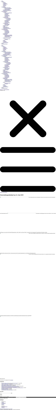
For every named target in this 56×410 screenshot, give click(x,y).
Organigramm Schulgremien (7, 28)
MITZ (4, 6)
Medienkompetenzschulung (8, 35)
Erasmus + (4, 85)
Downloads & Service (4, 88)
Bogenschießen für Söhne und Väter (6, 385)
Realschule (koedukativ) (6, 54)
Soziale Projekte (7, 76)
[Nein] (26, 397)
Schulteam (4, 56)
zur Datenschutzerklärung (23, 397)
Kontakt (3, 404)
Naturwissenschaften (7, 38)
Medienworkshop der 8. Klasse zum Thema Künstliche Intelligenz (10, 386)
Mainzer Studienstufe (7, 53)
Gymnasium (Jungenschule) (6, 7)
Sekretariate (6, 14)
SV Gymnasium (9, 18)
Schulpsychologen (7, 15)
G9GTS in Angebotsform (8, 8)
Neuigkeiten (4, 3)
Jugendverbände (7, 32)
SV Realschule (8, 19)
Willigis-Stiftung (5, 71)
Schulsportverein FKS (6, 27)
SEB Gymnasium (7, 68)
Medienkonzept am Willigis (8, 79)
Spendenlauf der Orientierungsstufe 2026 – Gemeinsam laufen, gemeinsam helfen (12, 387)
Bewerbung (4, 5)
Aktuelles (3, 1)
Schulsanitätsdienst (7, 20)
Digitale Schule (5, 34)
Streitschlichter (7, 21)
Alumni (4, 26)
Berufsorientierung (5, 42)
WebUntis (4, 4)
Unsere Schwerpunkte (4, 73)
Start (2, 45)
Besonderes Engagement (5, 388)
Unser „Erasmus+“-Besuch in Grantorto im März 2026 (9, 384)
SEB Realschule (7, 24)
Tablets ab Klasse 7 (7, 36)
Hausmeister (6, 16)
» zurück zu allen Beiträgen (3, 192)
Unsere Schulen (4, 51)
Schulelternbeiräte (5, 23)
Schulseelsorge (7, 30)
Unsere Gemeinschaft (4, 11)
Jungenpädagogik (5, 33)
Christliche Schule (5, 74)
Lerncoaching (6, 65)
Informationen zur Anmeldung (7, 10)
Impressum (1, 89)
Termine (4, 2)
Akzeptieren (17, 397)
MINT (4, 82)
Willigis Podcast (5, 48)
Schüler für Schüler (5, 17)
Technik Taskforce (7, 22)
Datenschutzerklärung (6, 89)
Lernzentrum (5, 41)
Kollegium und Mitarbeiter (8, 12)
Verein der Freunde (5, 25)
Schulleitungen (7, 13)
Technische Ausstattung (8, 37)
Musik (4, 40)
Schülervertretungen (7, 62)
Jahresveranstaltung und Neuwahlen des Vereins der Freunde (9, 383)
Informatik (6, 39)
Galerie (3, 43)
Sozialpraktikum (7, 31)
